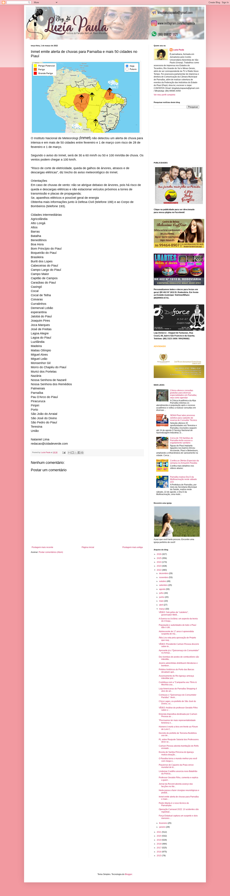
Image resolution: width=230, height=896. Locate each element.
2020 (159, 836)
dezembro (164, 573)
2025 (159, 558)
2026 (159, 554)
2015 (159, 855)
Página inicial (88, 547)
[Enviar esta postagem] (64, 452)
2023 (159, 566)
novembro (164, 577)
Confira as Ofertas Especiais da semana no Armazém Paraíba (184, 461)
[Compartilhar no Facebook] (79, 452)
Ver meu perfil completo (164, 95)
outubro (163, 581)
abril (161, 605)
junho (162, 597)
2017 (159, 848)
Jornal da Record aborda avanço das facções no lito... (176, 785)
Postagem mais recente (42, 547)
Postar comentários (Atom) (51, 552)
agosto (162, 589)
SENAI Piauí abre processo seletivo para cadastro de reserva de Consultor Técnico (183, 417)
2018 (159, 844)
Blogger (128, 874)
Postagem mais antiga (132, 547)
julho (161, 593)
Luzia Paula (178, 50)
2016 (159, 852)
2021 (159, 832)
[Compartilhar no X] (75, 452)
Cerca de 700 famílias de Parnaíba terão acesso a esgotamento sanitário (181, 440)
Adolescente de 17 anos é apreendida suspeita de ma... (176, 632)
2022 (159, 570)
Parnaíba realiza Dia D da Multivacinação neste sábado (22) (183, 479)
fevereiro (163, 823)
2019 (159, 840)
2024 (159, 562)
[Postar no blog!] (72, 452)
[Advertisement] (179, 135)
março (162, 609)
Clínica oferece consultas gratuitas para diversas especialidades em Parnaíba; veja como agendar (183, 394)
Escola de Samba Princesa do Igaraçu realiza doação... (176, 753)
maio (161, 601)
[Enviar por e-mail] (69, 452)
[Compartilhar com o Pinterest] (82, 452)
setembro (163, 585)
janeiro (162, 827)
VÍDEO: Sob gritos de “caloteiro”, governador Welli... (173, 613)
